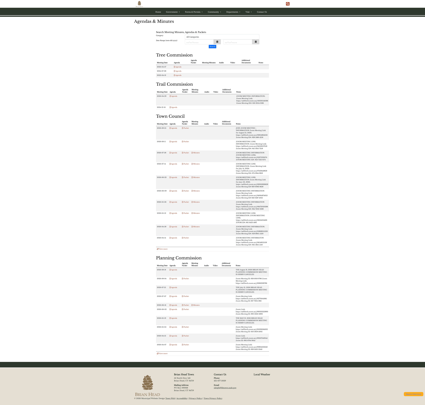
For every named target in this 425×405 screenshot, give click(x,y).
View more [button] (163, 249)
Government (172, 12)
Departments (232, 12)
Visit (248, 12)
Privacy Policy (195, 398)
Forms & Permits (192, 12)
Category (159, 35)
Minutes (196, 153)
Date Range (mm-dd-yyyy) (166, 40)
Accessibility (182, 398)
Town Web (170, 398)
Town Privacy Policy (213, 398)
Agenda (178, 67)
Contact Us (262, 12)
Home (158, 12)
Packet (186, 128)
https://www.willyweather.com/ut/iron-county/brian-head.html (265, 385)
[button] (217, 41)
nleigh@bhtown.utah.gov (225, 388)
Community (213, 12)
